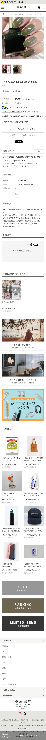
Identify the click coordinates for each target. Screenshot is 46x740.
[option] (23, 38)
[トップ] (3, 14)
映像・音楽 (6, 657)
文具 (4, 662)
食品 (4, 679)
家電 (4, 673)
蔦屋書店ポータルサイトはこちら (23, 707)
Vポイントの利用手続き (11, 112)
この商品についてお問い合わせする (23, 135)
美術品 (5, 646)
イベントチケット (9, 684)
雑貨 (4, 668)
